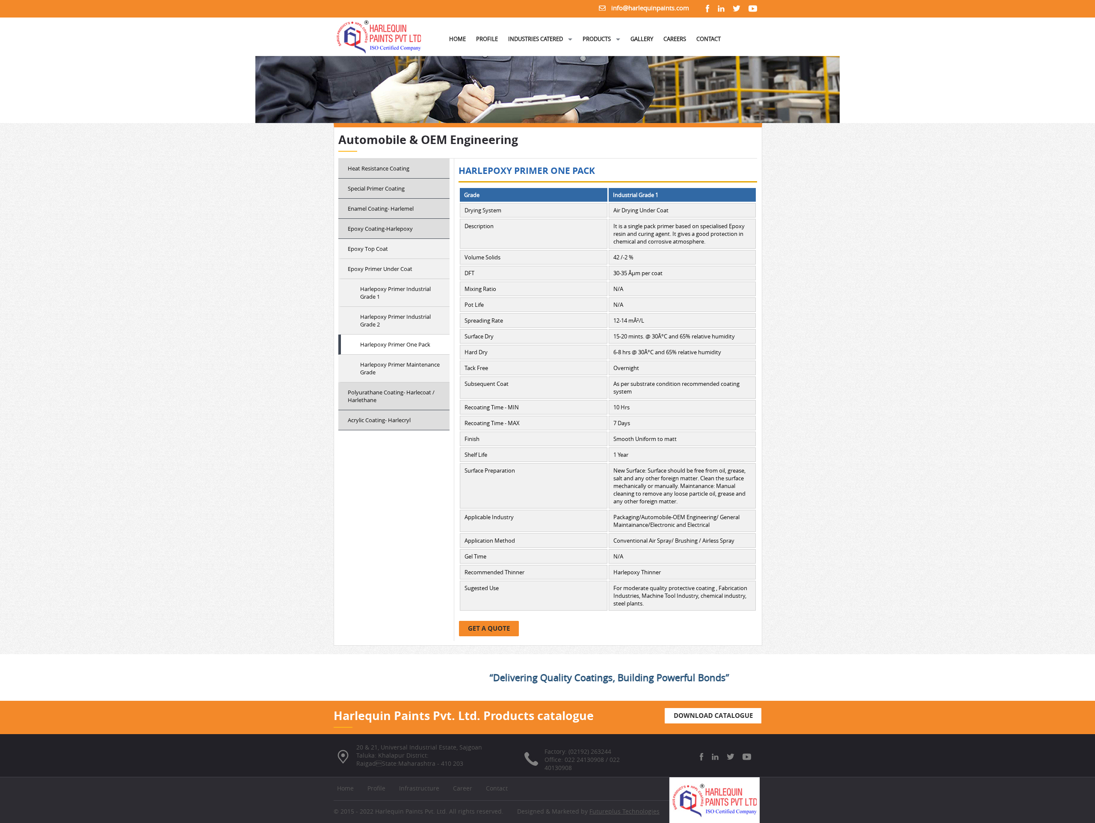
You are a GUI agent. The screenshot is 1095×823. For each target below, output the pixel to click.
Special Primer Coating (376, 188)
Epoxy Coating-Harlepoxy (380, 228)
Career (462, 788)
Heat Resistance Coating (378, 168)
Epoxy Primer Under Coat (380, 269)
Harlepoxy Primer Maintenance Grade (400, 368)
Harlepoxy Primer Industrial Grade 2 (395, 320)
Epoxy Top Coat (368, 249)
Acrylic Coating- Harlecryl (379, 420)
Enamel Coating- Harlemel (381, 208)
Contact (497, 788)
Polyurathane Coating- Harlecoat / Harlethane (391, 396)
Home (345, 788)
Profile (376, 788)
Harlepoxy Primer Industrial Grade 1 (395, 292)
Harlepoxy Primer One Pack (395, 344)
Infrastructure (419, 788)
